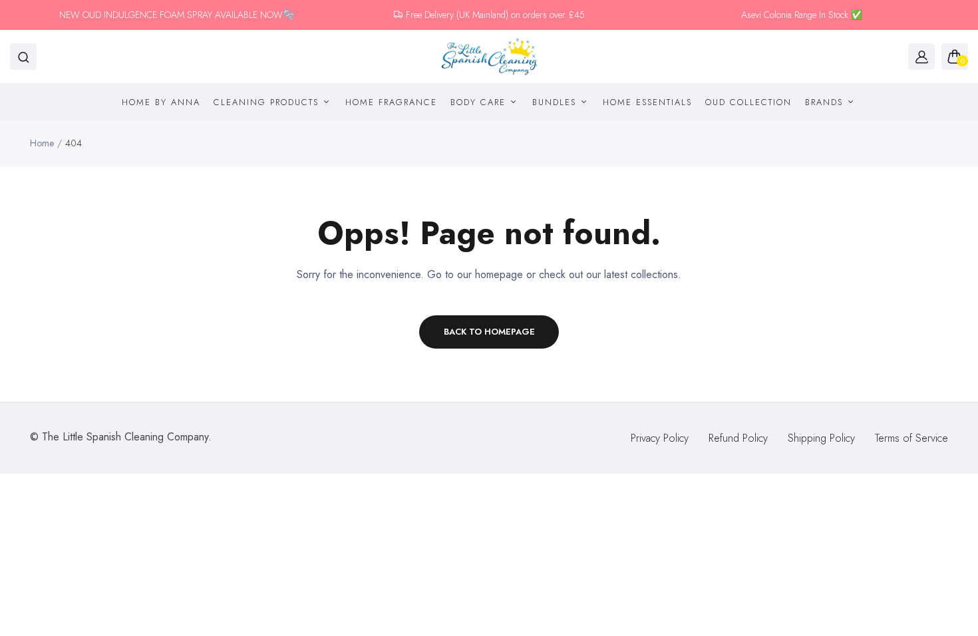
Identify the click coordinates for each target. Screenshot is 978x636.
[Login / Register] (921, 56)
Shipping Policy (821, 438)
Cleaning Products (268, 102)
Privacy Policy (660, 438)
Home (42, 143)
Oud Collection (748, 102)
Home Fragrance (391, 102)
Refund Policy (738, 438)
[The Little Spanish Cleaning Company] (489, 57)
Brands (826, 102)
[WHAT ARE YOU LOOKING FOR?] (23, 56)
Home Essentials (647, 102)
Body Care (480, 102)
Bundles (556, 102)
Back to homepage (489, 331)
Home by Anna (161, 102)
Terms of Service (911, 438)
